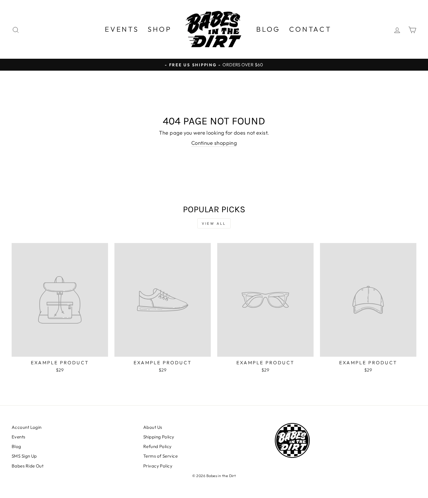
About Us (152, 427)
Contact (310, 29)
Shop (160, 29)
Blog (268, 29)
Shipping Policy (158, 437)
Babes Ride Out (27, 466)
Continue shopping (214, 143)
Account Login (27, 427)
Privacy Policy (157, 466)
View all (214, 223)
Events (122, 29)
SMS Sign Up (24, 456)
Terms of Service (160, 456)
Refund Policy (157, 446)
